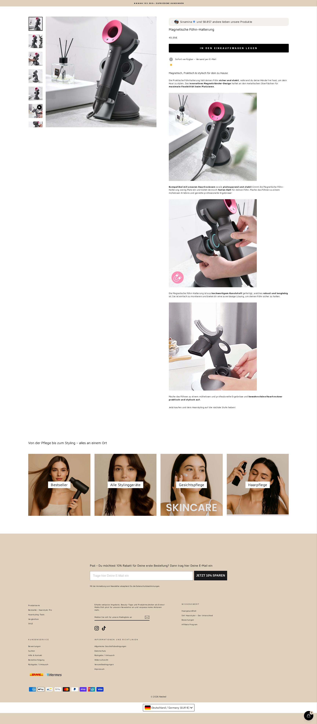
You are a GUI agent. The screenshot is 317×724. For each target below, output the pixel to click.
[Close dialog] (208, 311)
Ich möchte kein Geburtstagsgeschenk (158, 389)
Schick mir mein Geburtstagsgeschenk (158, 374)
